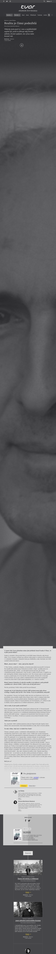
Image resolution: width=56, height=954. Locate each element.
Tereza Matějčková (27, 839)
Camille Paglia (33, 835)
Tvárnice (39, 15)
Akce (27, 15)
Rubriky (9, 15)
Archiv (45, 15)
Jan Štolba (36, 836)
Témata (16, 15)
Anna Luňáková (26, 835)
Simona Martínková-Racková (29, 838)
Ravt (23, 15)
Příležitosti (33, 15)
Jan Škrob (31, 836)
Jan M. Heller (25, 836)
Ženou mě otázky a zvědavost (28, 879)
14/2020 (36, 777)
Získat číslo (32, 785)
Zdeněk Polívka (34, 839)
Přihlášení (23, 785)
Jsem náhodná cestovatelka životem (28, 920)
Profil (19, 798)
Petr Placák (31, 837)
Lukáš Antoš (25, 837)
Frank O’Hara (39, 835)
